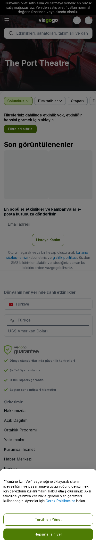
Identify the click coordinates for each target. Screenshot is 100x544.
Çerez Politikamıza (60, 501)
